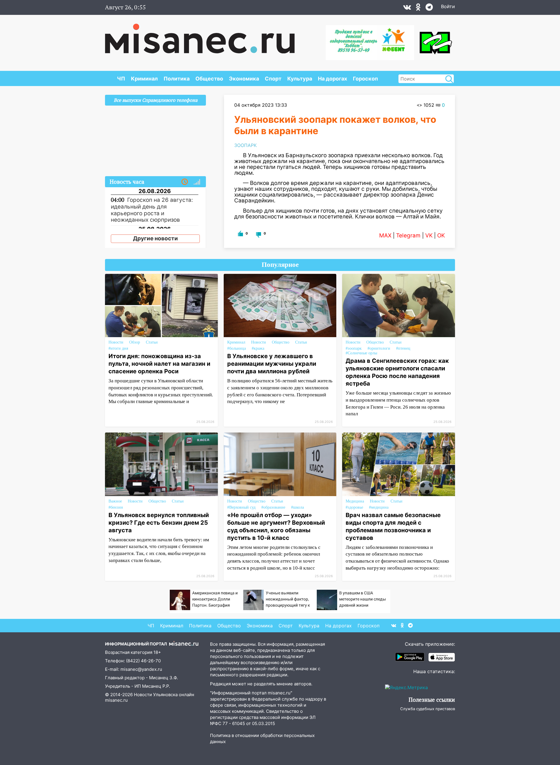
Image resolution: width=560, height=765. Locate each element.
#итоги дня (118, 348)
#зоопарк (354, 348)
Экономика (244, 79)
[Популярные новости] (197, 181)
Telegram (408, 235)
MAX (385, 235)
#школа (297, 507)
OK (441, 235)
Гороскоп (365, 79)
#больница (236, 348)
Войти (448, 6)
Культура (299, 79)
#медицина (378, 507)
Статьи (152, 342)
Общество (209, 79)
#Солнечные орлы (361, 353)
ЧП (121, 79)
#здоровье (354, 507)
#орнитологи (379, 348)
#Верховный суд (241, 507)
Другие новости (155, 238)
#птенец (403, 348)
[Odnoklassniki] (418, 8)
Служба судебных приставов (427, 708)
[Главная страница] (200, 35)
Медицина (355, 501)
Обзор (134, 342)
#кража (258, 348)
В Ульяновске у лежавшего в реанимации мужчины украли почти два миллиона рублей (271, 364)
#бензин (115, 507)
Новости (115, 342)
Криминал (144, 79)
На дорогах (332, 79)
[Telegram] (429, 8)
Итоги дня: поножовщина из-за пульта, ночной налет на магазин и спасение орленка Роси (159, 364)
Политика (177, 79)
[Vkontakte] (407, 8)
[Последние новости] (184, 181)
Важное (115, 501)
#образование (273, 507)
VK (429, 235)
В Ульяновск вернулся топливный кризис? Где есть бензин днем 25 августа (158, 523)
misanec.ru (116, 700)
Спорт (273, 79)
